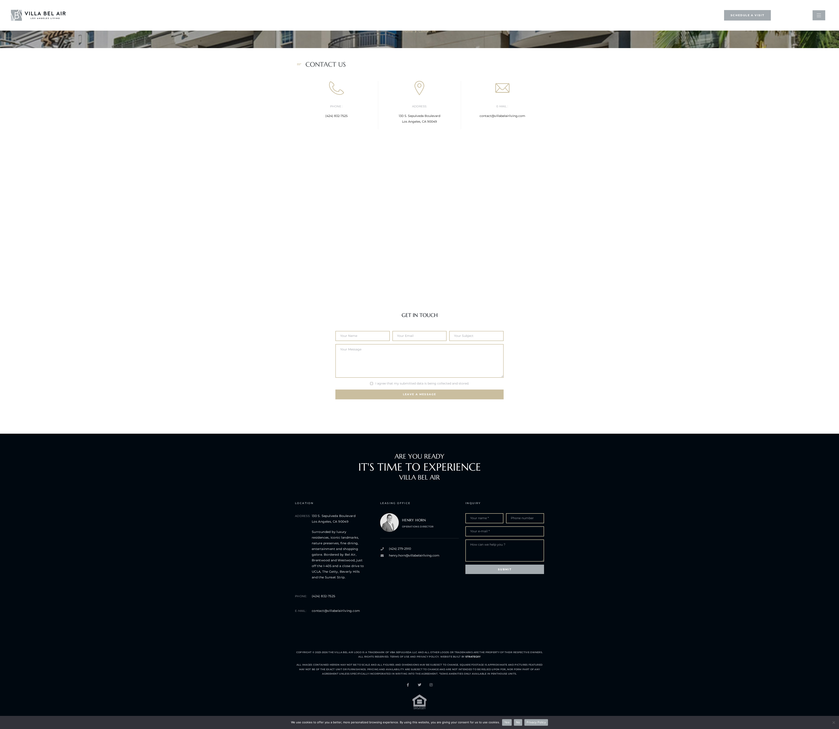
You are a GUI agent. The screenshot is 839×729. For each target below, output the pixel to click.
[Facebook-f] (408, 685)
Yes (507, 722)
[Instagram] (431, 685)
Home (408, 31)
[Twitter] (419, 685)
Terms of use (400, 656)
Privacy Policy (427, 656)
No (518, 722)
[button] (747, 15)
